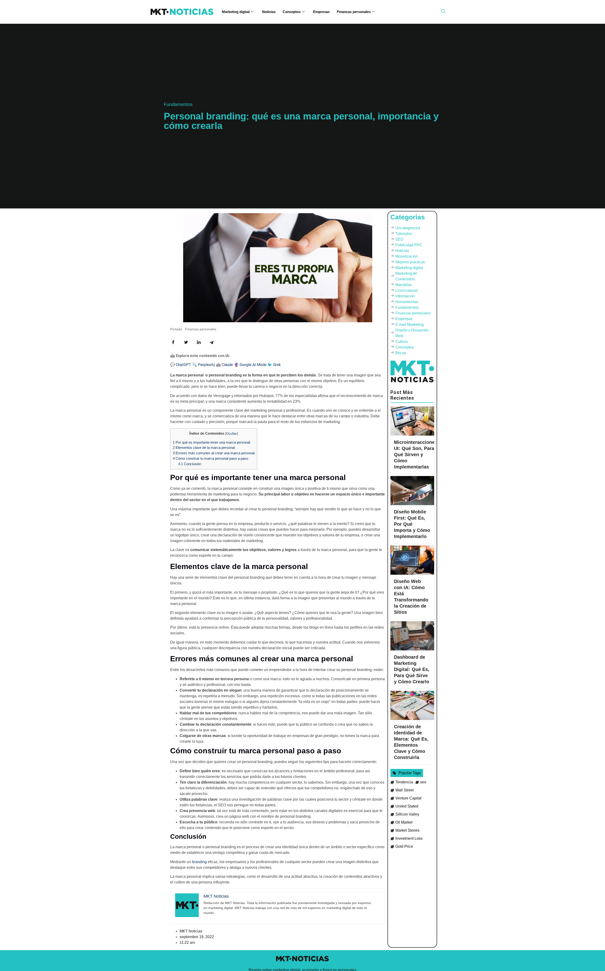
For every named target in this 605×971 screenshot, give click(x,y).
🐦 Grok (274, 364)
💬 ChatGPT (180, 364)
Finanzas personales (354, 12)
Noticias (269, 12)
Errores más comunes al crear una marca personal (214, 453)
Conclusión (189, 464)
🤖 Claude (224, 364)
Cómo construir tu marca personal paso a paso (210, 458)
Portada (176, 329)
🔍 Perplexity (203, 364)
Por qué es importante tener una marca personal (211, 442)
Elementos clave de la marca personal (204, 448)
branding (199, 862)
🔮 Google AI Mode (250, 364)
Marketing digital (236, 12)
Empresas (321, 12)
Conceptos (292, 12)
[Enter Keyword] (443, 11)
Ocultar (231, 433)
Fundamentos (178, 104)
